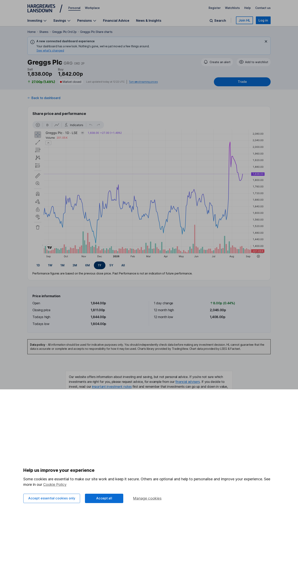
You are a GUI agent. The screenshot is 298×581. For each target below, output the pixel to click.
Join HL (244, 20)
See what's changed (50, 50)
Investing (34, 21)
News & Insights (148, 20)
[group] (149, 265)
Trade (242, 82)
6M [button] (87, 265)
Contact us (263, 8)
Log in (263, 20)
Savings (59, 21)
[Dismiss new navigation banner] (266, 41)
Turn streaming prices (143, 81)
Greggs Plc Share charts (96, 32)
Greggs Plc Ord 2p (64, 32)
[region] (149, 190)
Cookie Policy (54, 484)
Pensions (84, 21)
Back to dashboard (45, 98)
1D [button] (38, 265)
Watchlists (232, 8)
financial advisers (187, 382)
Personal (74, 8)
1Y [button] (99, 265)
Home (31, 32)
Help (247, 8)
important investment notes (112, 386)
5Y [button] (111, 265)
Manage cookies (147, 498)
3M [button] (75, 265)
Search (220, 21)
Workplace (92, 8)
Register (215, 8)
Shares (43, 32)
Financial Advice (116, 20)
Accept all (104, 498)
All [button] (123, 265)
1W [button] (50, 265)
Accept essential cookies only (51, 498)
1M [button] (62, 265)
